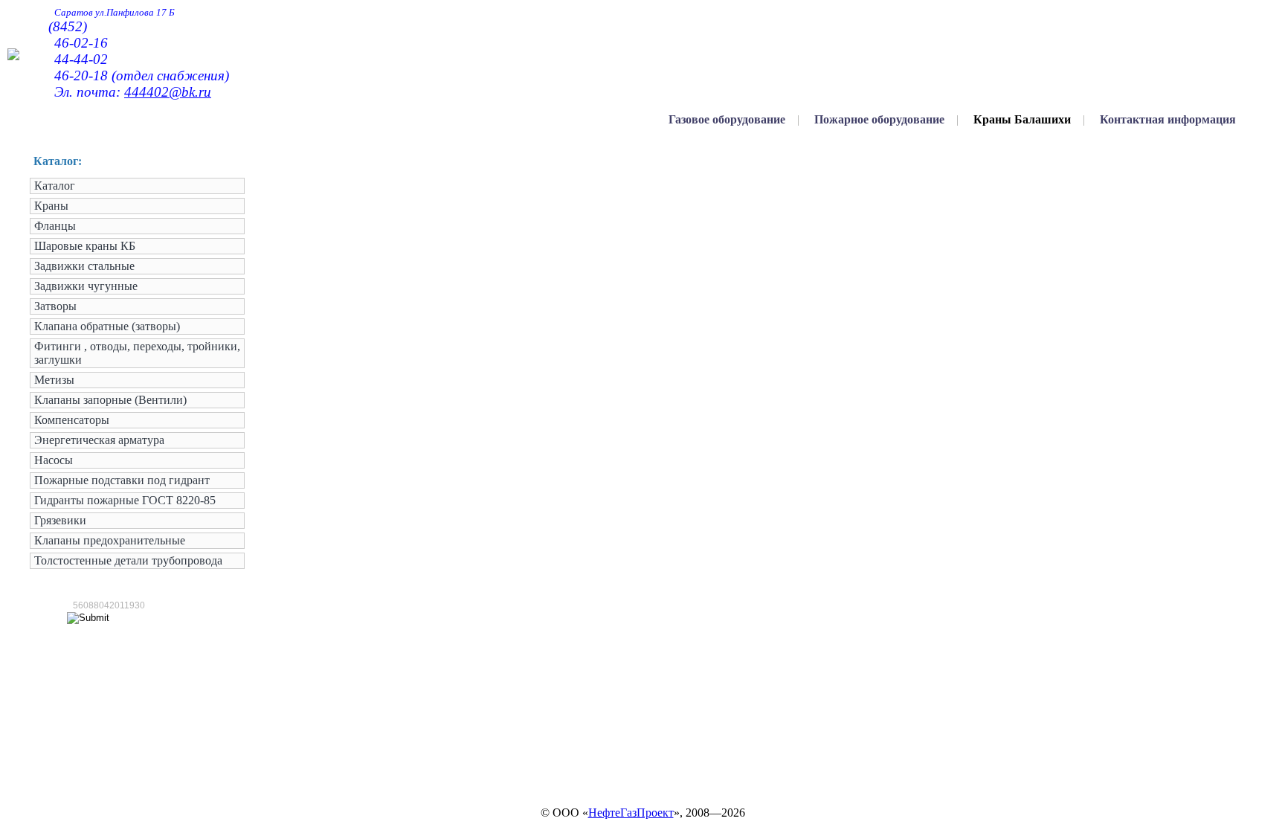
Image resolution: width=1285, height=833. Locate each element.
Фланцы (55, 225)
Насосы (53, 460)
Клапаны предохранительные (109, 540)
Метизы (54, 379)
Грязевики (60, 520)
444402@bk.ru (167, 92)
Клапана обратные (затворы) (107, 326)
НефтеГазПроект (631, 812)
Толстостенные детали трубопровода (128, 560)
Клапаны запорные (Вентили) (110, 399)
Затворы (55, 306)
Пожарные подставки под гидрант (122, 480)
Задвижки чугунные (86, 286)
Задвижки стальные (84, 266)
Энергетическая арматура (99, 440)
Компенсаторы (71, 420)
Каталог (54, 185)
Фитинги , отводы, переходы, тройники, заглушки (137, 353)
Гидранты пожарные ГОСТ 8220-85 (125, 500)
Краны (51, 205)
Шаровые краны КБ (84, 245)
